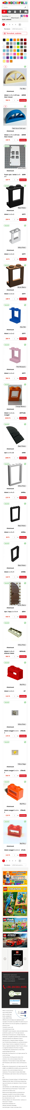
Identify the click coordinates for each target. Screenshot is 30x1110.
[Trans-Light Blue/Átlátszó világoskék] (4, 50)
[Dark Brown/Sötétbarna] (25, 50)
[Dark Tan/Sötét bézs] (21, 50)
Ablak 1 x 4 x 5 (9, 492)
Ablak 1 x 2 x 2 (9, 214)
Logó (15, 3)
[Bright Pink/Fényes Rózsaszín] (11, 54)
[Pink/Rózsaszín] (4, 54)
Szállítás (25, 12)
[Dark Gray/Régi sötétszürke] (21, 43)
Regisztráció (15, 12)
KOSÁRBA (23, 100)
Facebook (22, 16)
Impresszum (21, 979)
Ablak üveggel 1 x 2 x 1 (12, 850)
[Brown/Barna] (21, 40)
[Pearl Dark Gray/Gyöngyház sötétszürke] (14, 57)
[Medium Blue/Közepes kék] (7, 50)
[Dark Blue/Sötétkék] (11, 47)
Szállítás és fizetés (10, 979)
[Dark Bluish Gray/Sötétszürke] (7, 43)
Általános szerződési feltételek (11, 977)
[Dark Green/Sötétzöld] (21, 47)
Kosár (9, 12)
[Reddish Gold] (11, 61)
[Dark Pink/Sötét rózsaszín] (14, 54)
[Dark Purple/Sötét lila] (7, 57)
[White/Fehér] (4, 43)
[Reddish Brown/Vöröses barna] (7, 47)
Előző (5, 959)
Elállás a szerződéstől (9, 981)
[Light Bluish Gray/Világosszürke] (14, 43)
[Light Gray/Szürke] (11, 43)
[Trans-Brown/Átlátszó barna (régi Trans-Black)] (25, 47)
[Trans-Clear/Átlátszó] (4, 47)
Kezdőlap (5, 16)
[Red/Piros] (25, 40)
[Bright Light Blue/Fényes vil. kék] (4, 57)
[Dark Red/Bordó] (25, 43)
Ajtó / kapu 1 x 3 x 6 (11, 611)
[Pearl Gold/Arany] (18, 40)
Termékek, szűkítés (13, 33)
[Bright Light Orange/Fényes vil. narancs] (18, 54)
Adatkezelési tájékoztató (10, 975)
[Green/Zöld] (18, 43)
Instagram (24, 16)
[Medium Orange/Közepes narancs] (14, 50)
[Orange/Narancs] (14, 40)
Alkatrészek (15, 18)
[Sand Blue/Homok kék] (7, 54)
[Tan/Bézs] (14, 47)
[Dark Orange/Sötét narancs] (21, 54)
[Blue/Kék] (11, 40)
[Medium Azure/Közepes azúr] (25, 57)
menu (4, 12)
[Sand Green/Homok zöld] (11, 50)
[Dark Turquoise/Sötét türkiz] (18, 50)
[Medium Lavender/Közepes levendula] (18, 57)
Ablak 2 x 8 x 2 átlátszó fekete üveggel (9, 653)
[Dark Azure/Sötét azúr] (11, 57)
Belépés (20, 12)
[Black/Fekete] (4, 40)
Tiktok (27, 16)
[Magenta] (21, 57)
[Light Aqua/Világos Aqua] (25, 54)
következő (25, 959)
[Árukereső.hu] (15, 996)
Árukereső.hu (15, 1003)
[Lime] (18, 47)
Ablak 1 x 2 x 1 (9, 691)
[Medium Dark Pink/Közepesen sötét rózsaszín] (7, 61)
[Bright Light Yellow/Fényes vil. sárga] (4, 61)
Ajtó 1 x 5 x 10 (9, 453)
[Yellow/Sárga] (7, 40)
